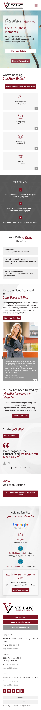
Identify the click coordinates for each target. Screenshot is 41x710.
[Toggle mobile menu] (36, 5)
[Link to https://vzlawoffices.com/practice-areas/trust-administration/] (36, 148)
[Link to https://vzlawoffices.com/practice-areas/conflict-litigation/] (36, 168)
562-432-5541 (14, 645)
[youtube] (18, 691)
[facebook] (4, 691)
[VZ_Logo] (18, 604)
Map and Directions (10, 648)
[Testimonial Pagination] (11, 468)
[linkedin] (22, 691)
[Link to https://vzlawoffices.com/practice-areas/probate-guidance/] (36, 128)
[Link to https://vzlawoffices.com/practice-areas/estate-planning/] (36, 108)
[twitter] (9, 691)
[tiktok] (13, 691)
